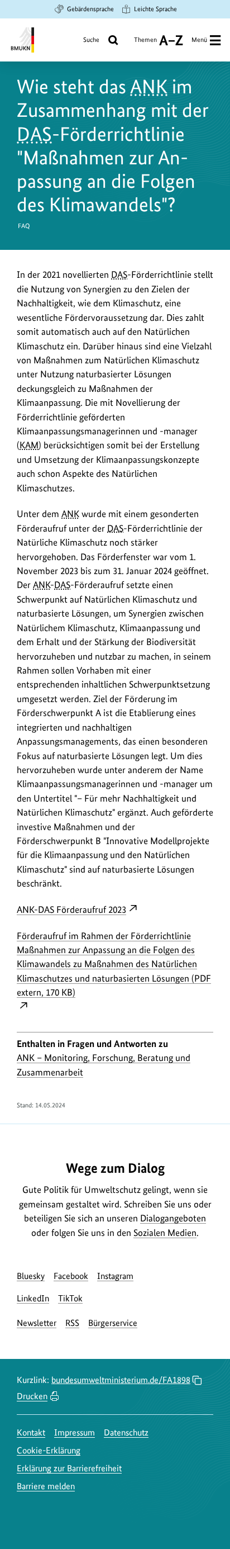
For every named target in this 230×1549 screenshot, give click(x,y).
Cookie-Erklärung (48, 1450)
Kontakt (31, 1432)
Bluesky (31, 1276)
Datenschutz (126, 1432)
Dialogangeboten (173, 1218)
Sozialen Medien (165, 1232)
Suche (91, 40)
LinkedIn (33, 1298)
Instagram (115, 1276)
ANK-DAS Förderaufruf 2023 (71, 909)
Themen (145, 44)
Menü (199, 40)
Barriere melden (46, 1486)
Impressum (74, 1432)
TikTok (70, 1298)
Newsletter (36, 1323)
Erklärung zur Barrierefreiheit (69, 1468)
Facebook (71, 1276)
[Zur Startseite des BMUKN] (21, 40)
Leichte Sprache (155, 9)
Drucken (32, 1396)
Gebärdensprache (90, 9)
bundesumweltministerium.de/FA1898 (120, 1380)
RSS (72, 1323)
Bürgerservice (112, 1323)
